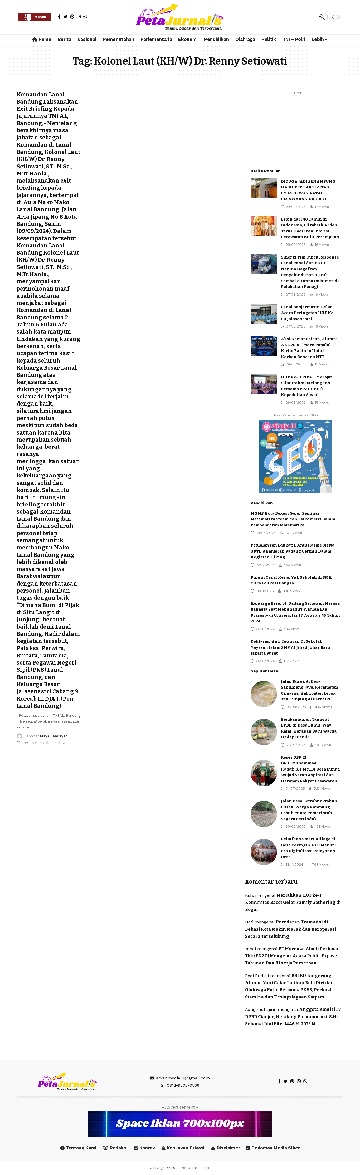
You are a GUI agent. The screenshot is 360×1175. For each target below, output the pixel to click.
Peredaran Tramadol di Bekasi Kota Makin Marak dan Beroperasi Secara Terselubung (290, 929)
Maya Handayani (54, 736)
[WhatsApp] (85, 16)
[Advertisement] (295, 130)
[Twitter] (65, 16)
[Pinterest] (72, 16)
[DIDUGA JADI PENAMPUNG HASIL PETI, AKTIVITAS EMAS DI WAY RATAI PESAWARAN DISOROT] (264, 188)
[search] (322, 17)
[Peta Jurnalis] (180, 17)
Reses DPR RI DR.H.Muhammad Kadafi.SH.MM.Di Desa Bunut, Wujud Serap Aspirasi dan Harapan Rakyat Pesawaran (310, 769)
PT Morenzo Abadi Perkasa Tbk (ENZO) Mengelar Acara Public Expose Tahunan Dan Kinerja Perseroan (291, 956)
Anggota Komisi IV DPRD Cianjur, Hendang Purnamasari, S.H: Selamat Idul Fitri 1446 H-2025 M (293, 1016)
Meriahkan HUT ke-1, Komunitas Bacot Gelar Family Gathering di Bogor (293, 902)
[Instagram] (79, 16)
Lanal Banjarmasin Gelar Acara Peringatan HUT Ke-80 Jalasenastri (308, 313)
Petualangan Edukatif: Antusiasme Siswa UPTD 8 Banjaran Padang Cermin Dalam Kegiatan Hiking (292, 551)
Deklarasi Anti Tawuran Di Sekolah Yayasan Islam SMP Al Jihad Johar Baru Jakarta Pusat (290, 647)
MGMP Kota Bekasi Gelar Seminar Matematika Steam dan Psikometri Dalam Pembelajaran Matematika (293, 519)
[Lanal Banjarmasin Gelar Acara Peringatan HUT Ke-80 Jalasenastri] (264, 314)
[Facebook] (59, 16)
